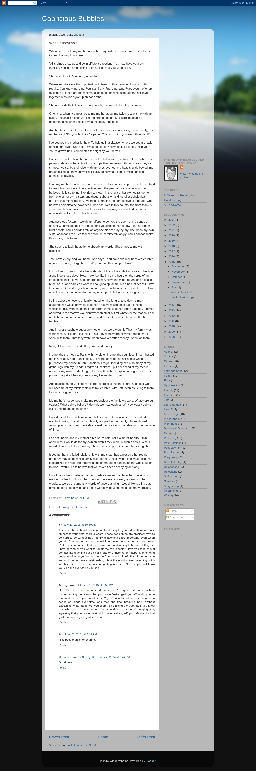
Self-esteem (171, 476)
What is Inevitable (182, 292)
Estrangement (68, 507)
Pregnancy (171, 457)
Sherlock (169, 481)
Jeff (166, 399)
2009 (172, 331)
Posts (173, 510)
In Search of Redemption (180, 195)
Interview (169, 395)
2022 (172, 225)
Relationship (172, 466)
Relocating (170, 471)
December (179, 266)
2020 (172, 235)
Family (83, 507)
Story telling (171, 486)
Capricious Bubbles (73, 18)
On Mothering (172, 200)
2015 (172, 261)
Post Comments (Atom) (81, 745)
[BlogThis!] (103, 502)
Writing (168, 495)
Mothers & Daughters (177, 428)
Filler (167, 380)
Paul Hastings (172, 442)
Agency (168, 351)
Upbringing (171, 490)
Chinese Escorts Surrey (75, 657)
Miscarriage (171, 414)
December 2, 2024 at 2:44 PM (111, 657)
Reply (62, 573)
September (179, 282)
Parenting (170, 438)
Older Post (146, 737)
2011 (171, 321)
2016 (172, 256)
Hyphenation (172, 385)
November (179, 271)
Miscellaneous (173, 418)
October (177, 276)
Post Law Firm (173, 447)
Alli (61, 634)
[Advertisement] (185, 92)
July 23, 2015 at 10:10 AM (80, 524)
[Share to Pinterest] (115, 502)
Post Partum (172, 452)
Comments (176, 517)
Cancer (168, 356)
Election (169, 366)
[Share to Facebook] (111, 502)
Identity (168, 390)
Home (103, 737)
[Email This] (100, 502)
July (174, 287)
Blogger (150, 760)
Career (168, 361)
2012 (172, 315)
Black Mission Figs (182, 297)
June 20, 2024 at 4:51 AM (80, 634)
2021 (172, 230)
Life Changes (172, 404)
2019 (172, 240)
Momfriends (171, 423)
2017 (172, 251)
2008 (172, 336)
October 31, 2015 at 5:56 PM (95, 585)
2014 (172, 305)
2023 (172, 219)
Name (168, 433)
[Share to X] (107, 502)
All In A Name (172, 204)
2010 (172, 326)
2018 (172, 246)
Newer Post (59, 737)
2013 (172, 310)
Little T (168, 409)
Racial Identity (173, 462)
